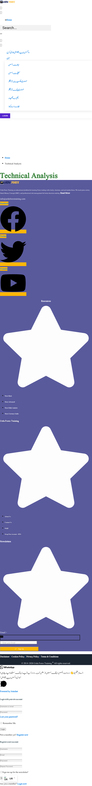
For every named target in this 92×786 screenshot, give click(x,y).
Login (5, 116)
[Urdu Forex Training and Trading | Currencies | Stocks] (7, 3)
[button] (46, 682)
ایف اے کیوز (14, 106)
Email (3, 632)
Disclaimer (4, 656)
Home (9, 20)
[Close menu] (1, 12)
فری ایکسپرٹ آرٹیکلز (17, 81)
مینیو (8, 58)
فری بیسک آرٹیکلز (16, 90)
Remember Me (9, 723)
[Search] (1, 33)
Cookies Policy (17, 656)
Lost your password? (9, 717)
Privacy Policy (32, 656)
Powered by (9, 691)
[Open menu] (1, 8)
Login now (22, 784)
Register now (22, 735)
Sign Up (21, 649)
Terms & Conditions (49, 656)
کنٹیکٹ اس (14, 73)
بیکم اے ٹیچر (13, 98)
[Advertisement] (46, 136)
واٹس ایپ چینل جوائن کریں (18, 52)
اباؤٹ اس (13, 65)
